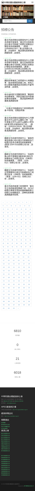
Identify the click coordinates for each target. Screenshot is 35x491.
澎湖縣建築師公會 (5, 475)
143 (14, 274)
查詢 (30, 21)
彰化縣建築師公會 (5, 459)
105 (4, 253)
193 (24, 301)
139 (24, 270)
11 (15, 205)
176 (29, 291)
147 (4, 277)
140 (29, 270)
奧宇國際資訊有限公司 (29, 486)
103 (23, 250)
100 (8, 250)
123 (4, 263)
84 (30, 240)
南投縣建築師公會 (5, 461)
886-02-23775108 (8, 401)
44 (7, 222)
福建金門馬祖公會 (5, 445)
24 (12, 212)
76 (25, 236)
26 (21, 212)
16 (7, 209)
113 (13, 257)
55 (25, 226)
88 (16, 243)
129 (4, 267)
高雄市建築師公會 (5, 435)
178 (9, 294)
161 (14, 284)
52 (12, 226)
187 (24, 298)
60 (16, 229)
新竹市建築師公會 (5, 455)
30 (7, 216)
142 (9, 274)
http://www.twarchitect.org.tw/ (12, 416)
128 (29, 263)
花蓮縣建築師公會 (5, 471)
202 (9, 308)
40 (21, 219)
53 (16, 226)
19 (21, 209)
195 (4, 304)
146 (29, 274)
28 (30, 212)
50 (3, 226)
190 (9, 301)
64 (3, 233)
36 (3, 219)
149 (14, 277)
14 (29, 205)
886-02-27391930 (19, 401)
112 (8, 257)
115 (23, 257)
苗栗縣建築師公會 (5, 457)
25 (16, 212)
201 (4, 308)
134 (29, 267)
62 (25, 229)
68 (21, 233)
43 (3, 222)
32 (16, 216)
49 (30, 222)
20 (25, 209)
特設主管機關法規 (5, 426)
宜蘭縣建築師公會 (5, 447)
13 (24, 205)
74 (16, 236)
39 (16, 219)
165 (4, 287)
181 (24, 294)
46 (16, 222)
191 (14, 301)
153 (4, 281)
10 (11, 205)
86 (7, 243)
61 (21, 229)
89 (21, 243)
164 (29, 284)
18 (16, 209)
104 (28, 250)
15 (3, 209)
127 (24, 263)
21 (30, 209)
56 (30, 226)
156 (19, 281)
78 (3, 240)
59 (12, 229)
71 (3, 236)
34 (25, 216)
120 (18, 260)
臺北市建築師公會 (5, 433)
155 (14, 281)
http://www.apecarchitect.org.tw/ (20, 409)
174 (19, 291)
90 (25, 243)
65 (7, 233)
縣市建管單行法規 (5, 424)
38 (12, 219)
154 (9, 281)
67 (16, 233)
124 (9, 263)
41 (25, 219)
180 (19, 294)
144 (19, 274)
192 (19, 301)
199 (24, 304)
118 (8, 260)
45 (12, 222)
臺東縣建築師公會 (5, 473)
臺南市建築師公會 (5, 441)
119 (13, 260)
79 (7, 240)
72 (7, 236)
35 (30, 216)
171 (4, 291)
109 (24, 253)
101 (13, 250)
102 (18, 250)
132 (19, 267)
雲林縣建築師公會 (5, 463)
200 (29, 304)
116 (28, 257)
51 (7, 226)
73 (12, 236)
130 (9, 267)
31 (12, 216)
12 (20, 205)
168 (19, 287)
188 (29, 298)
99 (3, 250)
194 (29, 301)
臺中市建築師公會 (5, 439)
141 (4, 274)
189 (4, 301)
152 (29, 277)
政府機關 (3, 422)
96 (21, 246)
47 (21, 222)
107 (14, 253)
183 (4, 298)
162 (19, 284)
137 (14, 270)
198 (19, 304)
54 (21, 226)
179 (14, 294)
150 (19, 277)
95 (16, 246)
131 (14, 267)
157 (24, 281)
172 (9, 291)
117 (3, 260)
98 (30, 246)
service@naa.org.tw (11, 403)
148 (9, 277)
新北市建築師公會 (5, 437)
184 (9, 298)
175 (24, 291)
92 (3, 246)
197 (14, 304)
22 (3, 212)
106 (9, 253)
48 (25, 222)
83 (25, 240)
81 (16, 240)
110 (29, 253)
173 (14, 291)
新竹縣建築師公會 (5, 450)
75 (21, 236)
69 (25, 233)
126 (19, 263)
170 (29, 287)
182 (29, 294)
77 (30, 236)
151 (24, 277)
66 (12, 233)
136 (9, 270)
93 (7, 246)
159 (4, 284)
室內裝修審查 (4, 428)
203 (14, 308)
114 (18, 257)
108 (19, 253)
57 (3, 229)
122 (29, 260)
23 (7, 212)
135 (4, 270)
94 (12, 246)
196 (9, 304)
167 (14, 287)
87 (12, 243)
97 (25, 246)
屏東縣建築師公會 (5, 469)
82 (21, 240)
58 (7, 229)
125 (14, 263)
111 (3, 257)
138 (19, 270)
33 (21, 216)
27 (25, 212)
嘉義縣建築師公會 (5, 465)
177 (4, 294)
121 (23, 260)
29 (3, 216)
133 (24, 267)
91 (30, 243)
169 (24, 287)
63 (30, 229)
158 (29, 281)
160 (9, 284)
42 (30, 219)
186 (19, 298)
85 (3, 243)
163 (24, 284)
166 (9, 287)
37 (7, 219)
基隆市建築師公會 (5, 448)
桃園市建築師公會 (5, 443)
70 (30, 233)
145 (24, 274)
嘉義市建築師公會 (5, 467)
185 (14, 298)
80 (12, 240)
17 (12, 209)
